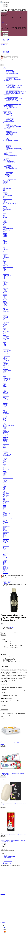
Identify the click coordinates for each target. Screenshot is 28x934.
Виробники (5, 181)
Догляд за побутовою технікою (12, 90)
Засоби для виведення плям (12, 73)
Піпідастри (8, 108)
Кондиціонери (9, 74)
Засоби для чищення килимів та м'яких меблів (16, 91)
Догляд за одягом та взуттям (12, 100)
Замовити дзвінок (4, 43)
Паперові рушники (10, 169)
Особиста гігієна (7, 112)
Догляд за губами (9, 119)
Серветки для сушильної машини (13, 79)
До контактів (3, 22)
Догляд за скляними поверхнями (13, 87)
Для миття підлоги (10, 86)
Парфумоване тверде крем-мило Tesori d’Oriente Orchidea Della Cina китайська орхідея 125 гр (13, 804)
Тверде (7, 139)
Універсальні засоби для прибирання (14, 85)
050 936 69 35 (6, 40)
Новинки (5, 569)
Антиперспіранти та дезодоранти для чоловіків (16, 156)
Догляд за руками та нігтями (12, 129)
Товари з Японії (6, 180)
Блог (2, 29)
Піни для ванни (9, 133)
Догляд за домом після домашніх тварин (15, 93)
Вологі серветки (9, 172)
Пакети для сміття (10, 101)
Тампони (8, 163)
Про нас (5, 24)
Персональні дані (7, 858)
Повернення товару (7, 859)
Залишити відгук (4, 710)
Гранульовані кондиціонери (12, 77)
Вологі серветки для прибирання (13, 92)
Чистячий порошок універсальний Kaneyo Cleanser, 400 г (13, 834)
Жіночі (7, 141)
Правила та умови (7, 857)
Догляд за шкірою (10, 118)
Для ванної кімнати (10, 83)
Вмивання (8, 114)
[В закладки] (3, 779)
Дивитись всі (9, 120)
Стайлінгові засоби (10, 127)
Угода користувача (7, 863)
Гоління (7, 158)
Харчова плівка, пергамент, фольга (13, 104)
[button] (4, 37)
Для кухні (8, 81)
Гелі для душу (9, 131)
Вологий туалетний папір (11, 168)
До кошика (3, 634)
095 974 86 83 (6, 39)
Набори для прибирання (11, 107)
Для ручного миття (10, 95)
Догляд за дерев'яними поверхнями (13, 88)
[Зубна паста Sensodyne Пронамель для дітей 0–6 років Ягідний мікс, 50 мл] (11, 770)
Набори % (5, 570)
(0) (1, 624)
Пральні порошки (10, 72)
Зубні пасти (8, 145)
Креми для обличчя (10, 115)
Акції (4, 571)
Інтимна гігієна (9, 134)
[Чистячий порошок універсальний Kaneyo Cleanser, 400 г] (11, 831)
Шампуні (8, 124)
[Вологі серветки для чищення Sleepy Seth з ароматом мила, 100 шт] (11, 740)
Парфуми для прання (10, 78)
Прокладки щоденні (10, 162)
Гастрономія (6, 174)
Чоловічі (8, 142)
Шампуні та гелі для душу (11, 155)
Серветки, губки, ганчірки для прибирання (15, 102)
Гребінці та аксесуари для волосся (13, 126)
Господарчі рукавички (11, 99)
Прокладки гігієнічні (10, 161)
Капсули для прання (10, 71)
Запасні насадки (9, 109)
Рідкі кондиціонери (10, 75)
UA (6, 6)
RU (6, 4)
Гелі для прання (9, 70)
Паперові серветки (10, 170)
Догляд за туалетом (10, 84)
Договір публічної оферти (9, 856)
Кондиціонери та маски (11, 125)
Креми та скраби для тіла (11, 132)
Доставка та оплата (7, 861)
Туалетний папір (9, 167)
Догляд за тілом (6, 582)
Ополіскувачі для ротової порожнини (14, 148)
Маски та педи (9, 117)
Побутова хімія (6, 67)
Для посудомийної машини (12, 97)
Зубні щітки (8, 146)
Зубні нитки (8, 147)
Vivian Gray (10, 627)
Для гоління (8, 165)
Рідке (7, 138)
